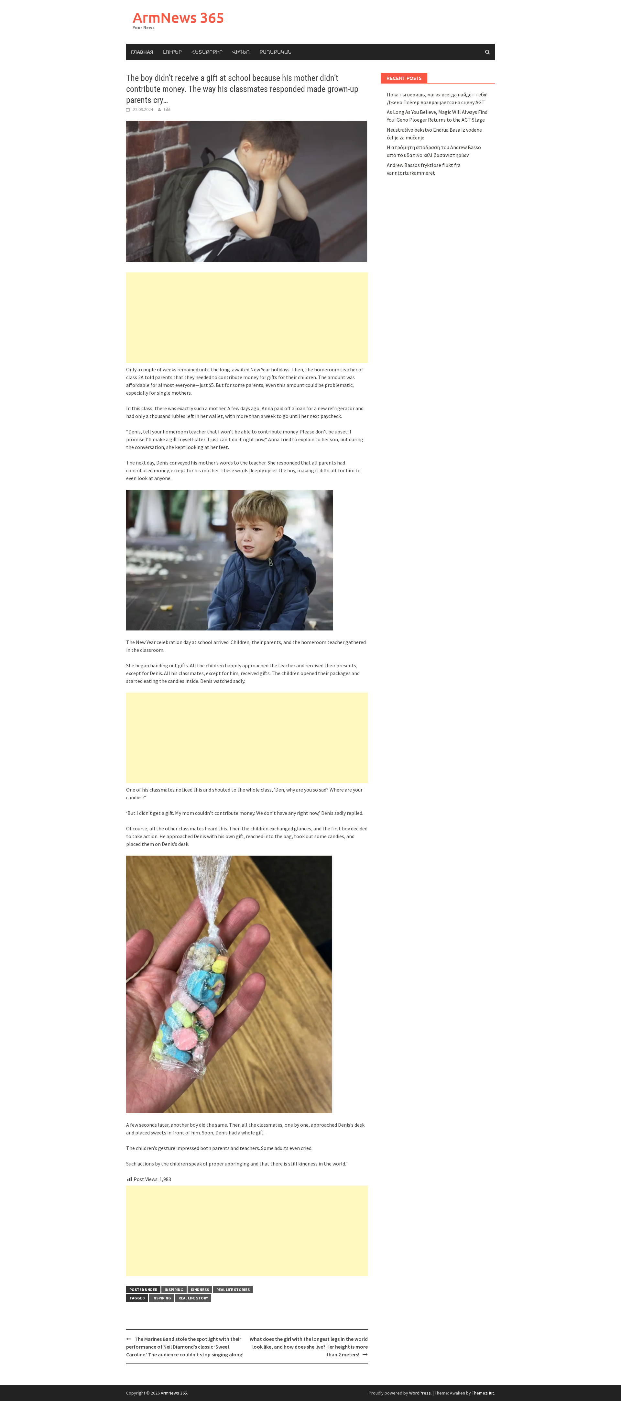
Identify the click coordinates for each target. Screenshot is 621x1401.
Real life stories (233, 1289)
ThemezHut (483, 1393)
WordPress (420, 1393)
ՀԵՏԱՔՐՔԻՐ (207, 52)
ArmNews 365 (178, 17)
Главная (142, 52)
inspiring (174, 1289)
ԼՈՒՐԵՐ (172, 52)
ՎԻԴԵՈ (241, 52)
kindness (200, 1289)
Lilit (167, 109)
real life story (193, 1298)
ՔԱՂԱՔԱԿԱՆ (275, 52)
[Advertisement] (247, 317)
